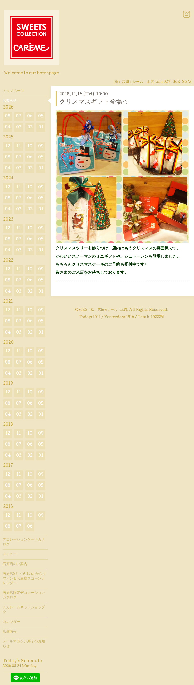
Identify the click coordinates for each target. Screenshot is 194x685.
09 (41, 146)
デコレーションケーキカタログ (24, 542)
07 (18, 116)
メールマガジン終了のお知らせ (24, 644)
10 (29, 146)
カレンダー (11, 622)
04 (8, 127)
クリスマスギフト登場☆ (93, 102)
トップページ (13, 91)
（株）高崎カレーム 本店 (107, 310)
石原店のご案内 (15, 564)
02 (30, 127)
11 (18, 146)
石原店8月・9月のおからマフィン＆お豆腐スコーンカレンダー (24, 578)
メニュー (10, 554)
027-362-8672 (177, 82)
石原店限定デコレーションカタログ (24, 595)
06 (30, 116)
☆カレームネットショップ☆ (24, 610)
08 (7, 116)
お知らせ (10, 101)
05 (41, 116)
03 (18, 127)
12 (7, 146)
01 (40, 127)
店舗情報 (10, 632)
